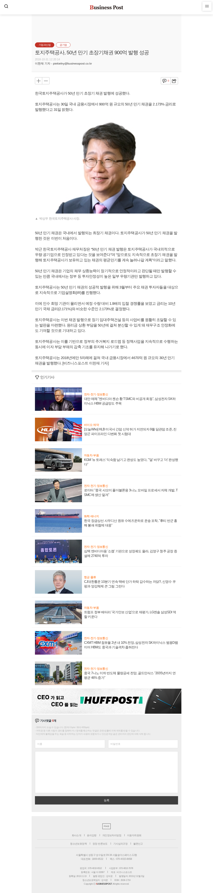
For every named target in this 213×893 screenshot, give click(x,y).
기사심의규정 (120, 843)
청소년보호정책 (78, 843)
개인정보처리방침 (111, 835)
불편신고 (138, 843)
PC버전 (106, 826)
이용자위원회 (134, 835)
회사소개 (76, 835)
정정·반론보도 (100, 843)
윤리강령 (92, 835)
